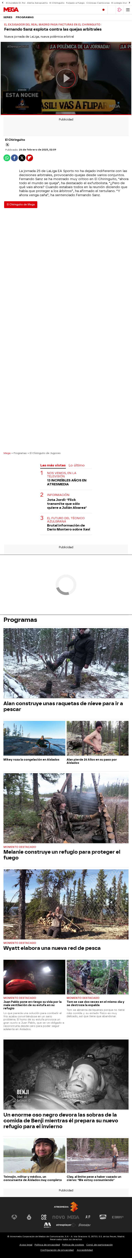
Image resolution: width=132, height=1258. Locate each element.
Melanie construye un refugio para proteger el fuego (61, 855)
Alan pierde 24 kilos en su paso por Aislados (92, 761)
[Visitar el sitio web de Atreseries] (88, 1217)
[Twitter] (7, 144)
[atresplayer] (120, 10)
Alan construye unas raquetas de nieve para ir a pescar (63, 706)
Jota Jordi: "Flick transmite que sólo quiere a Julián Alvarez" (67, 504)
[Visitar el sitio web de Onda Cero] (103, 1217)
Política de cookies (73, 1244)
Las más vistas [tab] (53, 465)
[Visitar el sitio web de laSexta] (29, 1217)
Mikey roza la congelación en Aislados (31, 759)
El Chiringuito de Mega (21, 204)
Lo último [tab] (77, 465)
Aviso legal (25, 1244)
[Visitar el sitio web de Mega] (73, 1217)
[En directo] (103, 10)
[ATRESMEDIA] (66, 1206)
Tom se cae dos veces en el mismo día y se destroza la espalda (95, 1003)
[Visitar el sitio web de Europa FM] (118, 1217)
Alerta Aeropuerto (37, 3)
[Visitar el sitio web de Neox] (44, 1217)
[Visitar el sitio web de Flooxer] (85, 1225)
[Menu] (128, 10)
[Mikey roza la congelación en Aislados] (34, 738)
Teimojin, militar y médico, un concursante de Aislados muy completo (32, 1178)
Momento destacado (19, 847)
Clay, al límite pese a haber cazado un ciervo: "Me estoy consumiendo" (94, 1178)
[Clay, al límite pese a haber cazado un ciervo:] (98, 1155)
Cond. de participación (99, 1244)
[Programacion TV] (112, 10)
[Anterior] (2, 3)
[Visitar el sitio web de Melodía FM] (47, 1225)
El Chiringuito (57, 3)
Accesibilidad (85, 1250)
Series (7, 17)
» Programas (19, 453)
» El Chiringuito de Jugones (44, 453)
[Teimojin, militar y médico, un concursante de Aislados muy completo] (34, 1155)
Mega (6, 453)
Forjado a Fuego (75, 3)
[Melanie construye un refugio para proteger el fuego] (66, 808)
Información (58, 495)
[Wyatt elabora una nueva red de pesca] (66, 904)
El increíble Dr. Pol (15, 3)
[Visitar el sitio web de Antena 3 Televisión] (14, 1217)
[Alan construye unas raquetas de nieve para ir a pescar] (66, 663)
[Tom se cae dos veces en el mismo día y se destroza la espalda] (98, 977)
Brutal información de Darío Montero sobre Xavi (68, 527)
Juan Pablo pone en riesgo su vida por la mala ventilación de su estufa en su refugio (32, 1005)
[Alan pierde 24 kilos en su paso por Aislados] (98, 738)
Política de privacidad (47, 1244)
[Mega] (18, 9)
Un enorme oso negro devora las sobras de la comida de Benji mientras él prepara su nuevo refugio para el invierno (60, 1120)
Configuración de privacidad (57, 1250)
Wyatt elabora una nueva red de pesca (52, 948)
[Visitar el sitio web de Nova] (59, 1217)
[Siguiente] (129, 3)
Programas (25, 17)
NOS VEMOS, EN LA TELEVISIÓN (61, 474)
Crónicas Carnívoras (98, 3)
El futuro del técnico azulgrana (66, 520)
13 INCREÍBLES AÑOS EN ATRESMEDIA (66, 482)
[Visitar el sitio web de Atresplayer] (66, 1225)
